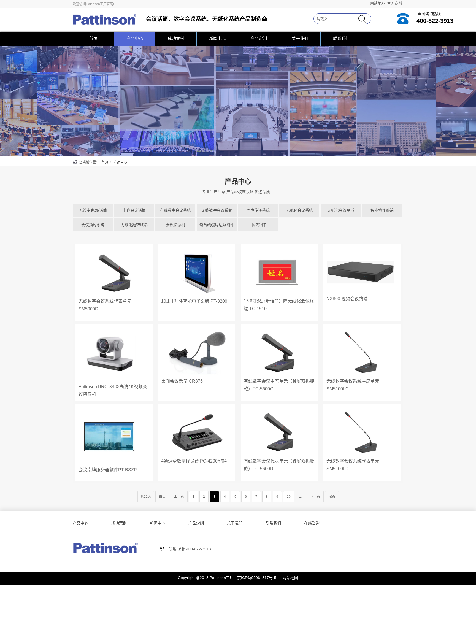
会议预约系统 (92, 225)
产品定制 (258, 38)
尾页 (332, 497)
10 (289, 497)
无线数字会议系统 (216, 210)
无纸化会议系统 (299, 210)
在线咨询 (312, 523)
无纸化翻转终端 (134, 225)
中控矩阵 (258, 225)
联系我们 (341, 38)
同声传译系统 (258, 210)
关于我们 (300, 38)
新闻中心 (217, 38)
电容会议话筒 (134, 210)
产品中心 (134, 38)
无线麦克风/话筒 (93, 210)
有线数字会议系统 (175, 210)
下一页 (315, 497)
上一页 (179, 497)
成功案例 (176, 38)
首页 (93, 38)
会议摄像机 (175, 225)
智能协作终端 (382, 210)
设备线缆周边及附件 (216, 225)
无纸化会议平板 (340, 210)
